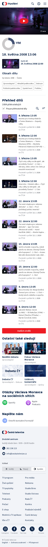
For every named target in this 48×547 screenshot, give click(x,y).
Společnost (27, 88)
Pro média (29, 477)
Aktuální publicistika (25, 83)
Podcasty (6, 499)
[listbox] (24, 469)
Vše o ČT (6, 520)
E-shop (5, 509)
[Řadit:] (43, 108)
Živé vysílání (7, 483)
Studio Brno (30, 488)
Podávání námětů (33, 509)
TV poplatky (7, 488)
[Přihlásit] (39, 3)
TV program (7, 477)
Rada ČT (29, 499)
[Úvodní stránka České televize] (13, 432)
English (5, 542)
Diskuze (39, 83)
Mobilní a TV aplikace (11, 515)
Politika (38, 88)
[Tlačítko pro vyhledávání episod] (37, 108)
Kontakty (29, 520)
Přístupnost (33, 542)
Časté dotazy (31, 515)
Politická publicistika (11, 88)
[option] (10, 469)
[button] (24, 21)
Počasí (5, 504)
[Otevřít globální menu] (45, 3)
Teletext (6, 493)
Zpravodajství (9, 83)
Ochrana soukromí (18, 542)
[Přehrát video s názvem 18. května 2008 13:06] (24, 21)
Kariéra (28, 504)
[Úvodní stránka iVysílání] (10, 3)
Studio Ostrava (32, 493)
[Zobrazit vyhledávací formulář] (33, 3)
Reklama (29, 483)
